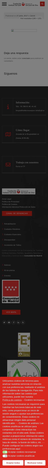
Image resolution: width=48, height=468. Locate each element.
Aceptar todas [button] (13, 463)
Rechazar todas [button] (35, 463)
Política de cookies (12, 400)
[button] (5, 452)
